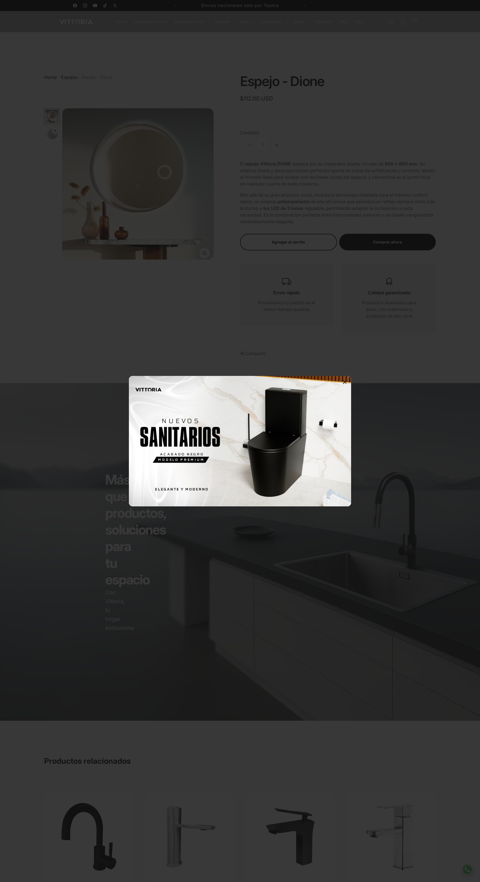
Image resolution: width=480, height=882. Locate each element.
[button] (344, 382)
